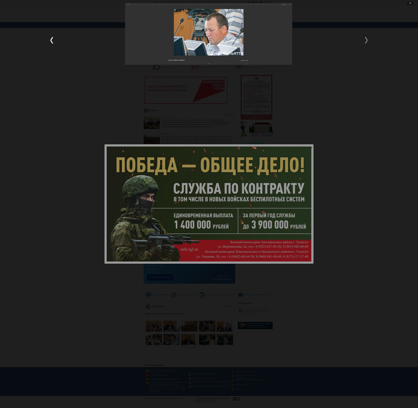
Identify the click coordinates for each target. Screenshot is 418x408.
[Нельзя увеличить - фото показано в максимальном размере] (288, 4)
